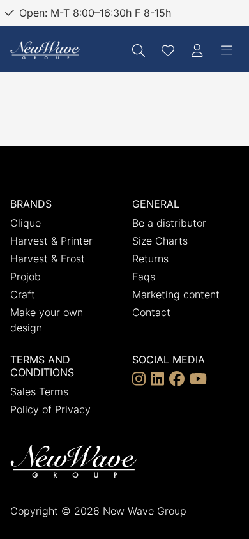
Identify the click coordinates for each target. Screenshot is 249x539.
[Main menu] (227, 50)
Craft (22, 294)
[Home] (45, 50)
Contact (151, 312)
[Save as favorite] (168, 50)
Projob (25, 276)
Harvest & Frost (47, 258)
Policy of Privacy (50, 409)
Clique (25, 222)
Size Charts (160, 240)
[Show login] (197, 50)
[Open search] (138, 50)
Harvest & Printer (51, 240)
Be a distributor (169, 222)
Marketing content (176, 294)
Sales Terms (39, 391)
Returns (150, 258)
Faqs (143, 276)
